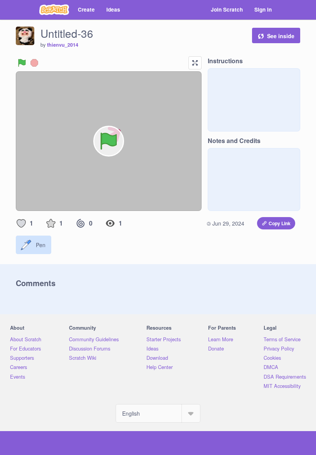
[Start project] (22, 63)
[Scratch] (54, 9)
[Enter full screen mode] (195, 62)
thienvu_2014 (62, 44)
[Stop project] (34, 63)
